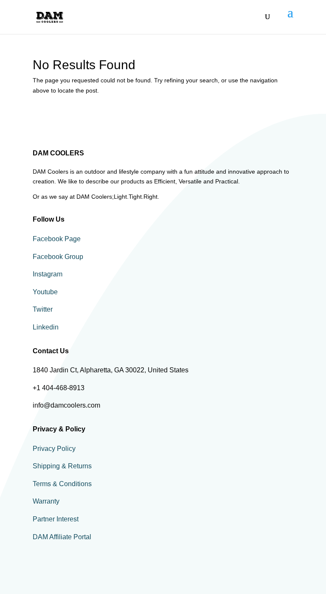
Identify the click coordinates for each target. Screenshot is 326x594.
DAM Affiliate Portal (62, 537)
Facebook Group (58, 256)
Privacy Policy (54, 448)
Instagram (47, 274)
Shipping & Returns (62, 466)
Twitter (43, 309)
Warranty (46, 501)
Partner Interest (56, 519)
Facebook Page (57, 238)
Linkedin (46, 327)
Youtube (45, 292)
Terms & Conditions (62, 483)
